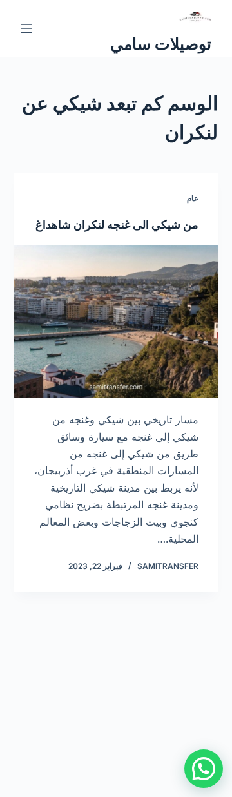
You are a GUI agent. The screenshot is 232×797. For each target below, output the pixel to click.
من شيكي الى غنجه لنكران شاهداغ (116, 224)
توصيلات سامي (160, 43)
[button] (203, 768)
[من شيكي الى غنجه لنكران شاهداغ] (116, 322)
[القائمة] (26, 28)
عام (192, 198)
